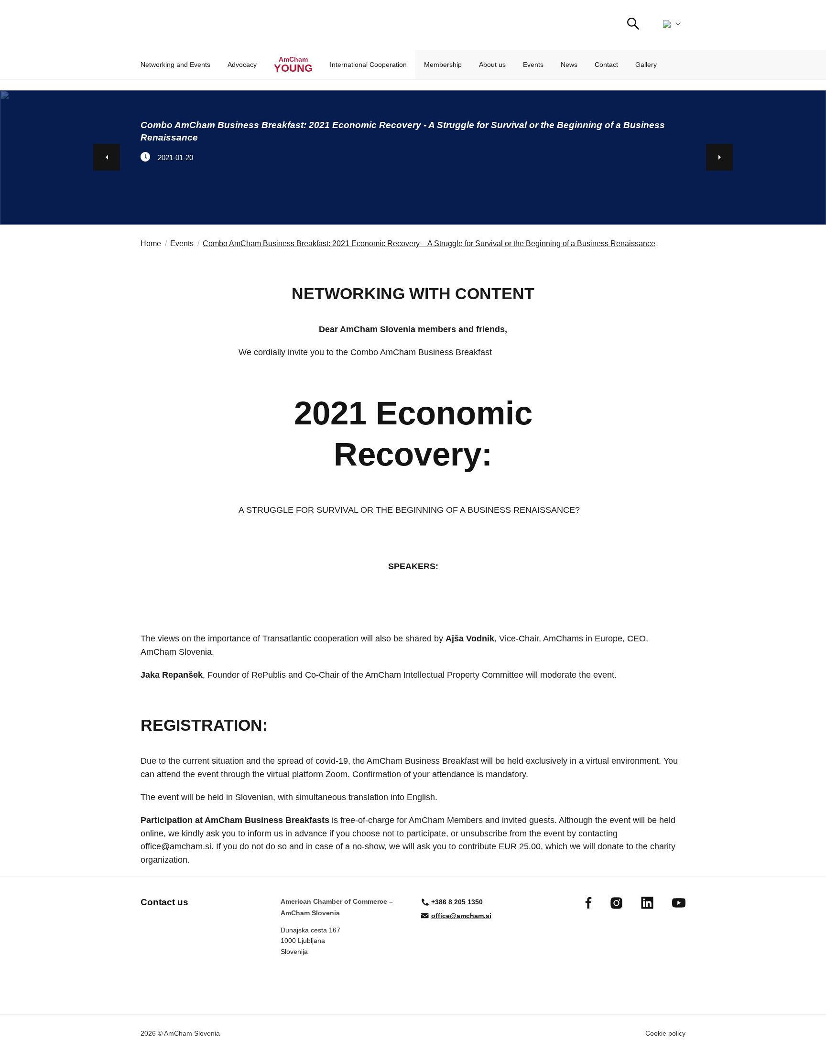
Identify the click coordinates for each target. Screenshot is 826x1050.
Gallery (646, 64)
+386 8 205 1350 (457, 902)
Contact (606, 64)
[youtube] (678, 903)
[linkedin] (647, 903)
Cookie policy (665, 1033)
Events (533, 64)
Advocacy (242, 64)
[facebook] (588, 903)
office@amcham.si (461, 916)
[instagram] (616, 903)
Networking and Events (175, 64)
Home (151, 243)
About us (492, 64)
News (569, 64)
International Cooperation (368, 64)
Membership (443, 64)
